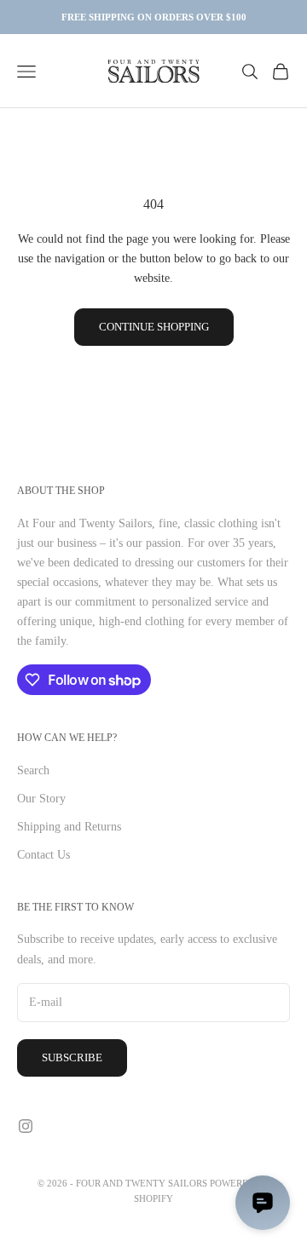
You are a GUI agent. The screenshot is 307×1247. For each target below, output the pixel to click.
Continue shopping (154, 326)
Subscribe (72, 1057)
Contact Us (43, 854)
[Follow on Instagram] (25, 1126)
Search (33, 770)
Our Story (41, 798)
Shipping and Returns (69, 826)
